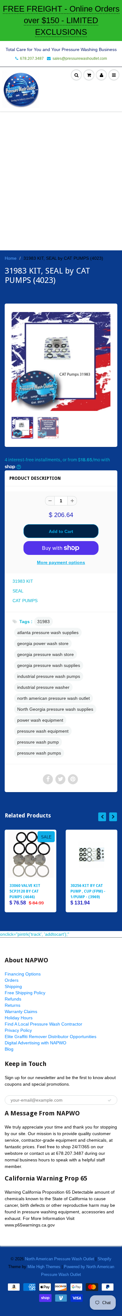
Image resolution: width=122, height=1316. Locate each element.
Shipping (13, 986)
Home (11, 258)
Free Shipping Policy (25, 992)
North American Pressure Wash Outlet (59, 1259)
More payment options (61, 562)
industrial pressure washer (43, 687)
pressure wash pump (38, 742)
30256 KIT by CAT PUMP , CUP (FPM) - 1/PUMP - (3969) (87, 891)
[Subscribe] (109, 1100)
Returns (12, 1005)
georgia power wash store (43, 643)
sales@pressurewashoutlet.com (80, 58)
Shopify (104, 1259)
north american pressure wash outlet (53, 698)
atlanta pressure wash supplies (48, 632)
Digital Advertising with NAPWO (35, 1042)
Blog (9, 1049)
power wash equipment (40, 720)
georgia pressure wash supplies (48, 665)
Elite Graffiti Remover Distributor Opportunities (50, 1036)
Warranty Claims (21, 1011)
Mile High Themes (44, 1266)
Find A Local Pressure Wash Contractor (43, 1024)
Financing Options (23, 973)
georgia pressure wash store (45, 654)
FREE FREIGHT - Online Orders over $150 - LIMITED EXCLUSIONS (61, 20)
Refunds (13, 998)
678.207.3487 (32, 58)
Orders (11, 980)
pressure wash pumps (39, 752)
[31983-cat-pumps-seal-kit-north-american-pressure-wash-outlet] (61, 361)
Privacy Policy (18, 1030)
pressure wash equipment (43, 731)
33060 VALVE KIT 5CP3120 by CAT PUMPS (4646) (24, 891)
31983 (43, 621)
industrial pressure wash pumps (48, 676)
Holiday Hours (19, 1017)
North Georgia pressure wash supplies (55, 709)
